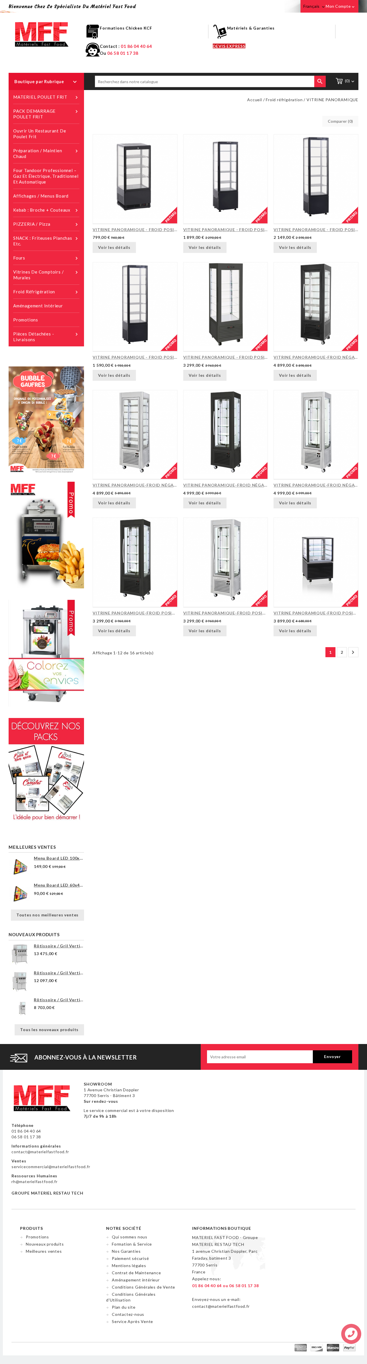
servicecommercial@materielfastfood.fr (50, 1166)
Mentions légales (129, 1265)
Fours (46, 258)
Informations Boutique (221, 1228)
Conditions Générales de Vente (143, 1287)
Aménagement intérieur (38, 305)
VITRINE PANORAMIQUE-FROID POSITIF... (135, 612)
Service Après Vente (132, 1321)
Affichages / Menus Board (41, 195)
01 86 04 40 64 (136, 46)
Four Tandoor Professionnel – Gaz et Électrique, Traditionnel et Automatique (46, 176)
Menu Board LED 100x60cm (59, 858)
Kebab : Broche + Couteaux (46, 210)
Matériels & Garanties (251, 28)
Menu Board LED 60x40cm (59, 885)
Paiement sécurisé (130, 1258)
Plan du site (124, 1307)
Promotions (25, 319)
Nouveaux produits (45, 1244)
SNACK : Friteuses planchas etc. (46, 240)
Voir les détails (114, 247)
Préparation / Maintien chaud (46, 153)
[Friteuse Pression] (46, 534)
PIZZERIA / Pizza (46, 224)
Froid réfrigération (46, 292)
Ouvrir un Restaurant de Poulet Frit (39, 133)
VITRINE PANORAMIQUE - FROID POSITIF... (135, 229)
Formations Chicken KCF (126, 28)
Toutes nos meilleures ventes (47, 914)
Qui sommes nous (129, 1236)
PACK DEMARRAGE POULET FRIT (46, 113)
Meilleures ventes (44, 1251)
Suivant (353, 652)
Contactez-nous (128, 1314)
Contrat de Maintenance (136, 1272)
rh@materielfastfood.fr (34, 1181)
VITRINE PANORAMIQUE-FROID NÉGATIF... (316, 357)
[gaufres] (46, 419)
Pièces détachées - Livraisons (46, 336)
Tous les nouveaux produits (49, 1029)
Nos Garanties (126, 1251)
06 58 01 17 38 (122, 53)
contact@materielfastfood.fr (40, 1151)
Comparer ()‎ (340, 121)
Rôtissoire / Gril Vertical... (59, 945)
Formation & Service (132, 1244)
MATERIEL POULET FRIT (46, 97)
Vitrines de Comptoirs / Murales (46, 274)
